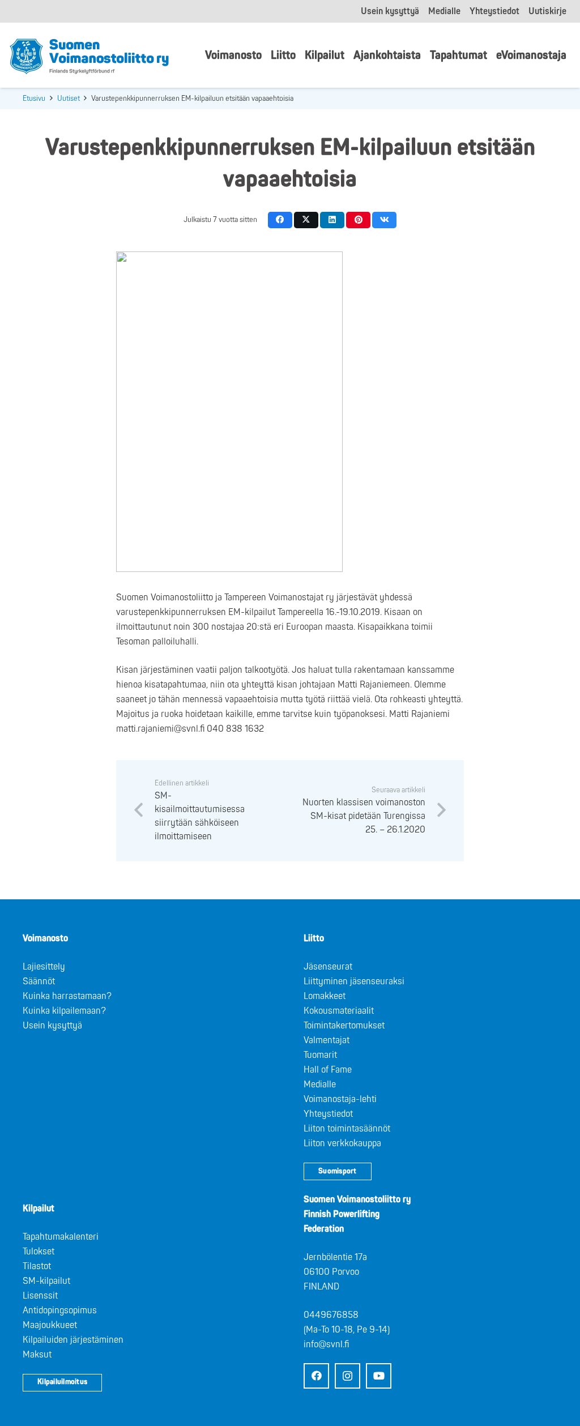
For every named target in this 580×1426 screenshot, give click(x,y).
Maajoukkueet (50, 1325)
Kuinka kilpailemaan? (64, 1011)
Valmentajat (326, 1040)
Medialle (320, 1084)
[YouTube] (378, 1376)
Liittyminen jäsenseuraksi (354, 981)
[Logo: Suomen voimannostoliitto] (89, 55)
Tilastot (37, 1266)
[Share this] (280, 220)
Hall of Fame (328, 1069)
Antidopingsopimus (60, 1310)
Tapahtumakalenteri (61, 1237)
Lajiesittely (44, 966)
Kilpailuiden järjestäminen (73, 1340)
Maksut (37, 1354)
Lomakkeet (325, 996)
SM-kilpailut (46, 1281)
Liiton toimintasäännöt (347, 1128)
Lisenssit (40, 1295)
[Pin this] (358, 220)
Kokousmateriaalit (339, 1011)
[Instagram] (347, 1376)
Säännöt (39, 981)
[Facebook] (316, 1376)
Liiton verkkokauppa (342, 1143)
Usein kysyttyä (52, 1025)
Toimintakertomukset (344, 1025)
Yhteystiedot (328, 1114)
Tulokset (38, 1251)
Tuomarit (320, 1055)
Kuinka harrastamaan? (67, 996)
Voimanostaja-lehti (340, 1099)
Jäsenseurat (328, 966)
